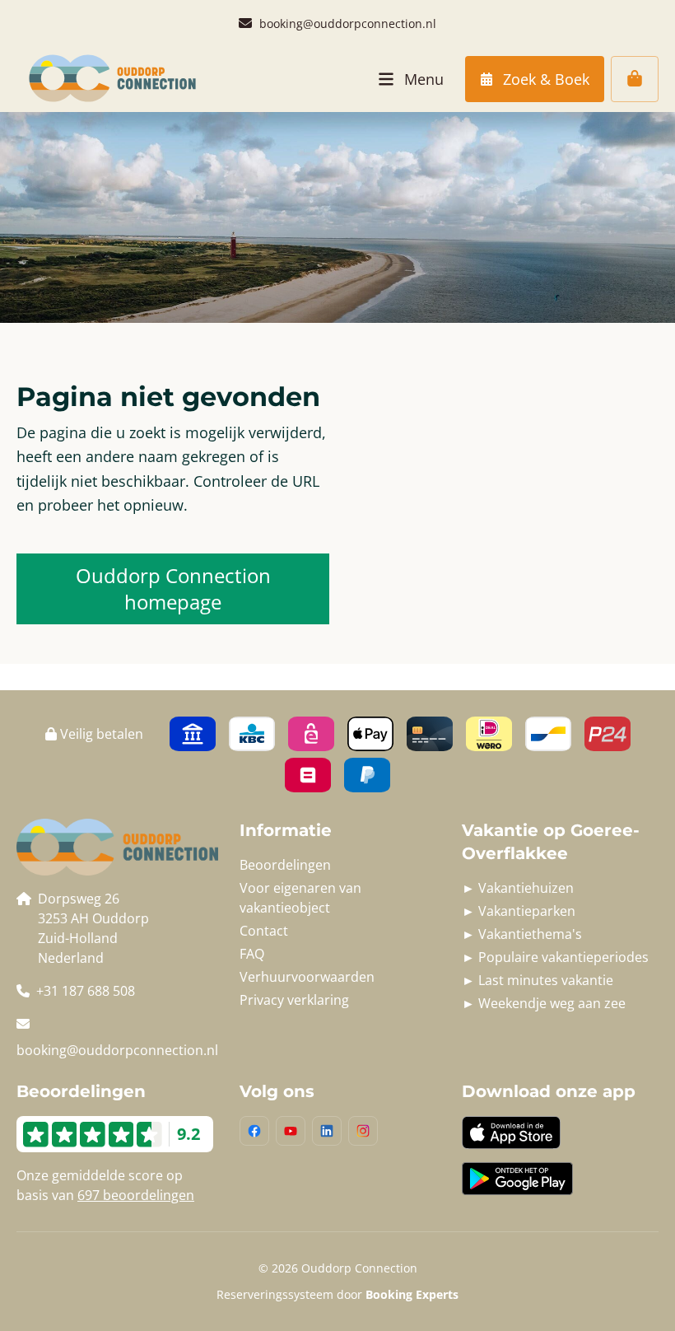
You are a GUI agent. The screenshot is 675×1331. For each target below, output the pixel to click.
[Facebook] (254, 1131)
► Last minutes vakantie (537, 980)
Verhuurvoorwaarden (307, 977)
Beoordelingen (285, 865)
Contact (264, 931)
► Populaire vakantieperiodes (555, 957)
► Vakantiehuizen (518, 888)
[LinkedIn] (327, 1131)
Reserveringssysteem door (337, 1294)
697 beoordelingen (135, 1195)
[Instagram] (363, 1131)
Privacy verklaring (294, 1000)
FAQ (252, 954)
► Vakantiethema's (522, 934)
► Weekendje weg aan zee (544, 1003)
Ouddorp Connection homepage (173, 588)
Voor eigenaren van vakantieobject (300, 898)
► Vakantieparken (518, 911)
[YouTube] (290, 1131)
